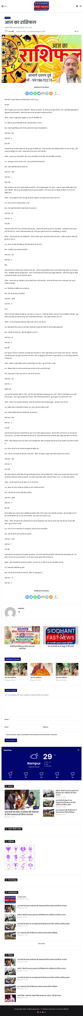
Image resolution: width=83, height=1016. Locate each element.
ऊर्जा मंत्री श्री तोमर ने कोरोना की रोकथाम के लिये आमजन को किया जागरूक (22, 813)
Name (7, 719)
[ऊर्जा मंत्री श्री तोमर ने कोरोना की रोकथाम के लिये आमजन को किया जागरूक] (10, 908)
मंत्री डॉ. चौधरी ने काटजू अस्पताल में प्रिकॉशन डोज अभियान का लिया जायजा (67, 793)
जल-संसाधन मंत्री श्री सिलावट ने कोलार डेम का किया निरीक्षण (66, 811)
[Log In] (77, 6)
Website (45, 727)
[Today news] (10, 899)
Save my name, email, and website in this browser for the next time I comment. (31, 734)
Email (7, 727)
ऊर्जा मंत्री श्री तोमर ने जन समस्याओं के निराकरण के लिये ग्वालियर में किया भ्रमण (66, 802)
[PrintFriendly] (47, 92)
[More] (51, 92)
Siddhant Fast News (49, 1009)
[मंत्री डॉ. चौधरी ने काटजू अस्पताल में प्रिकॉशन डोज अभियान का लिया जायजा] (48, 793)
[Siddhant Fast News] (41, 6)
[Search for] (80, 6)
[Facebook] (27, 92)
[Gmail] (43, 92)
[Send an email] (12, 31)
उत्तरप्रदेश (7, 18)
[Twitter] (31, 92)
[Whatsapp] (35, 92)
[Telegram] (39, 92)
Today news (21, 897)
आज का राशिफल (10, 678)
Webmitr (66, 1009)
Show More (41, 943)
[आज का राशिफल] (16, 669)
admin (10, 31)
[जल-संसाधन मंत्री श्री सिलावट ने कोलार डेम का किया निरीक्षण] (48, 813)
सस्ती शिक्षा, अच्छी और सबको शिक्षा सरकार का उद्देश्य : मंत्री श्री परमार (39, 996)
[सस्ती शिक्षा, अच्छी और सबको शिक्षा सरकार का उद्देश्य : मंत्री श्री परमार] (10, 998)
